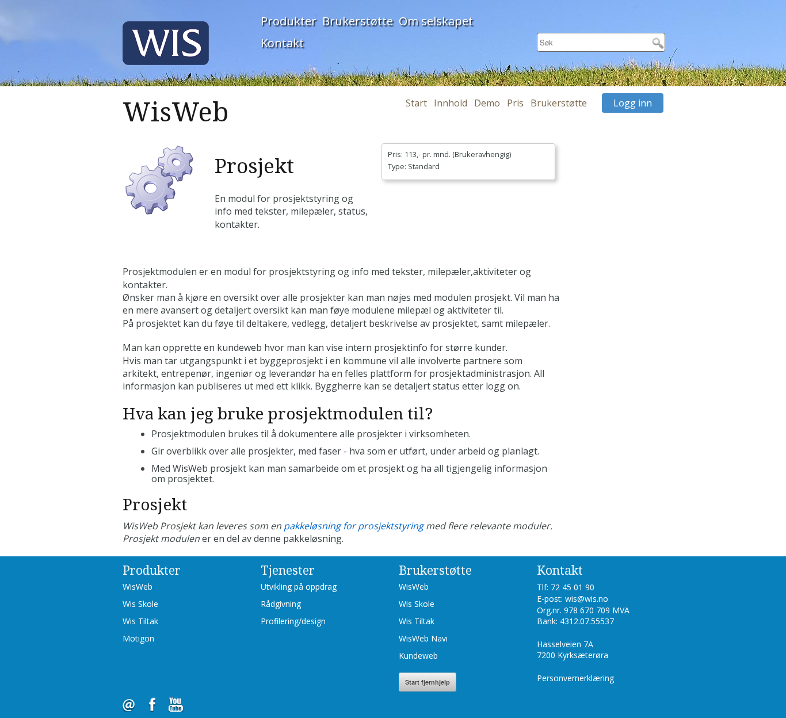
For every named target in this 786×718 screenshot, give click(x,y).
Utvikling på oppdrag (299, 586)
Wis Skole (140, 603)
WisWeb (137, 586)
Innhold (450, 103)
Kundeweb (418, 655)
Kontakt (282, 43)
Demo (487, 103)
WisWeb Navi (423, 638)
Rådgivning (281, 603)
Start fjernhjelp (427, 682)
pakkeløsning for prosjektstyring (353, 526)
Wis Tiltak (140, 621)
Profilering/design (293, 621)
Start (416, 103)
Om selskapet (436, 21)
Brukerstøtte (357, 21)
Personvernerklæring (575, 678)
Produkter (288, 21)
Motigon (138, 638)
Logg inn (632, 103)
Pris (515, 103)
